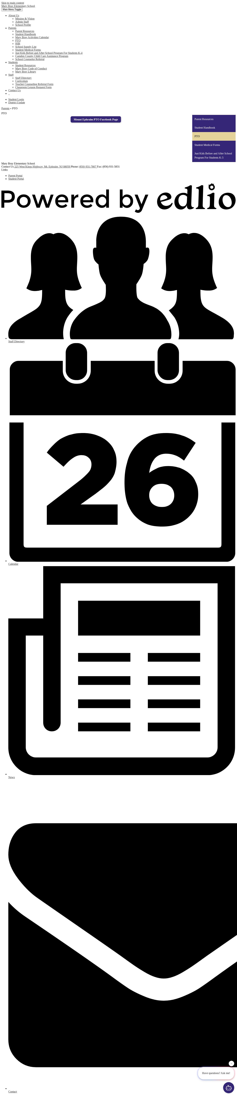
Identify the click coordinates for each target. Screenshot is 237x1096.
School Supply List (25, 46)
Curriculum (21, 81)
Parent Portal (15, 175)
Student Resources (25, 65)
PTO (18, 40)
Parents (5, 108)
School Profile (23, 24)
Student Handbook (25, 34)
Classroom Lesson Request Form (33, 87)
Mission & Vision (25, 18)
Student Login (16, 99)
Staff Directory (23, 77)
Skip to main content (12, 2)
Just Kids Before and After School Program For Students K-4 (48, 52)
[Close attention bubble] (231, 1065)
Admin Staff (22, 21)
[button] (13, 15)
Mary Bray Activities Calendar (32, 37)
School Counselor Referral (29, 59)
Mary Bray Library (25, 71)
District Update (16, 102)
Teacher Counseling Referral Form (34, 84)
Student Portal (16, 178)
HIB (17, 43)
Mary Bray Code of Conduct (31, 68)
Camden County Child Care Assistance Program (41, 56)
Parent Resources (24, 31)
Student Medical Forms (28, 49)
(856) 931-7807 (88, 166)
